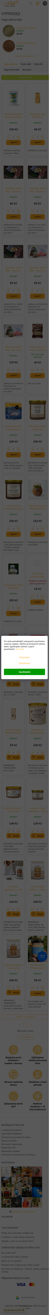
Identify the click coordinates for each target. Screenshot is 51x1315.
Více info (19, 649)
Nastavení (24, 657)
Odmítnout (24, 663)
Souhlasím (24, 671)
